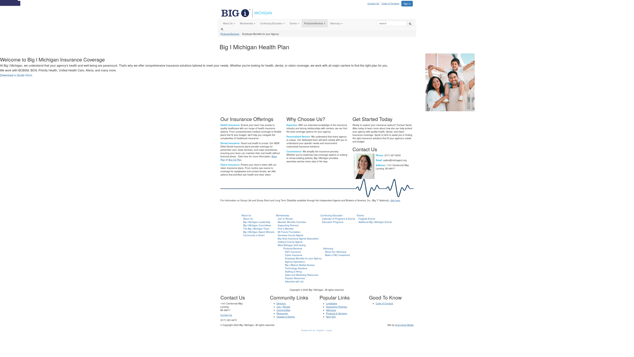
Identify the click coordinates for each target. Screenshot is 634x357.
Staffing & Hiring (293, 271)
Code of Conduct (390, 3)
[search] (410, 23)
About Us (246, 215)
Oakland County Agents (290, 241)
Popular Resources (295, 278)
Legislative (331, 303)
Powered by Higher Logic (317, 330)
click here (395, 200)
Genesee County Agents (290, 235)
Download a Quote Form (16, 75)
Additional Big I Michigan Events (375, 222)
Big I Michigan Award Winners (258, 232)
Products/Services (229, 34)
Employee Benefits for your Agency (303, 258)
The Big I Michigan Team (256, 228)
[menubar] (384, 3)
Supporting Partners (288, 225)
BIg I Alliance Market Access (300, 265)
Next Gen (331, 316)
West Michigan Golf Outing (292, 245)
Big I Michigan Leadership (256, 222)
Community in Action (254, 235)
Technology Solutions (296, 268)
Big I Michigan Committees (257, 225)
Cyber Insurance (293, 255)
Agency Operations (295, 261)
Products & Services (336, 313)
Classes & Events (286, 316)
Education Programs (332, 222)
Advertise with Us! (294, 281)
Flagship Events (366, 218)
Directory (281, 303)
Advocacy (328, 248)
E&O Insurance (293, 251)
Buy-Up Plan (235, 159)
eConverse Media (404, 325)
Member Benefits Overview (292, 222)
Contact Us (373, 3)
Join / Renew (283, 306)
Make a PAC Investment (337, 255)
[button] (229, 23)
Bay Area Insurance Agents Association (298, 238)
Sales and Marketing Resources (301, 275)
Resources (282, 313)
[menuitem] (374, 3)
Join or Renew (285, 218)
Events (360, 215)
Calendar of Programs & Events (338, 218)
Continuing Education (331, 215)
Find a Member (286, 228)
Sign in (407, 3)
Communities (283, 310)
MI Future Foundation (289, 232)
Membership (282, 215)
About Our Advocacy (335, 251)
